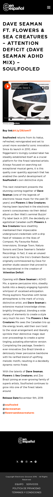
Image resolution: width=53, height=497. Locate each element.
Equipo (19, 484)
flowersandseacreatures (19, 412)
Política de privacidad (26, 488)
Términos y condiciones (26, 492)
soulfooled (11, 404)
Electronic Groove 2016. (26, 477)
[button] (48, 7)
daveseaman (12, 408)
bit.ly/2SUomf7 (22, 130)
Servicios (32, 484)
